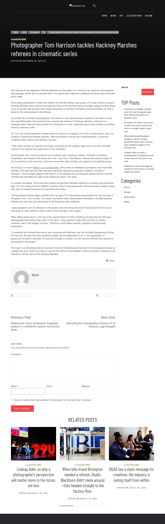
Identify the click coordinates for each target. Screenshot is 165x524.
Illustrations (134, 15)
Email (49, 386)
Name (14, 386)
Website (86, 386)
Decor (127, 187)
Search (124, 87)
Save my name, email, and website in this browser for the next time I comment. (52, 400)
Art (121, 15)
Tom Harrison (17, 93)
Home (105, 15)
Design (148, 15)
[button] (57, 506)
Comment (16, 354)
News (113, 15)
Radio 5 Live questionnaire (46, 167)
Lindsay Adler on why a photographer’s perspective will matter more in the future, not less (33, 477)
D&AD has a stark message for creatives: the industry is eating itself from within (139, 169)
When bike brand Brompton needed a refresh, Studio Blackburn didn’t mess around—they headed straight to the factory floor (139, 142)
